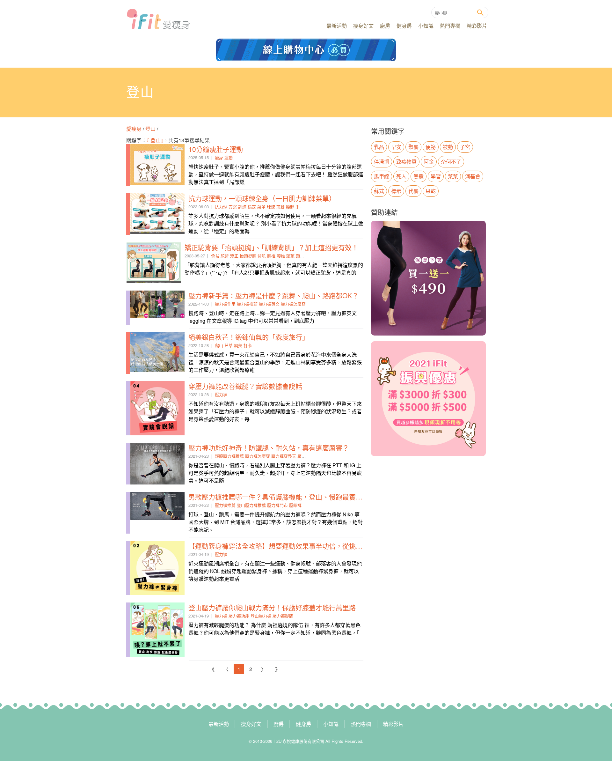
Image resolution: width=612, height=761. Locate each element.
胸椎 (271, 256)
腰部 (290, 206)
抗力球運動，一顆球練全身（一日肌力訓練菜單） (262, 198)
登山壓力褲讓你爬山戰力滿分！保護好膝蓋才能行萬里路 (272, 607)
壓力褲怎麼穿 (293, 304)
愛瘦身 (134, 128)
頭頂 (290, 256)
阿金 (429, 161)
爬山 (219, 345)
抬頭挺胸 (248, 256)
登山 (150, 128)
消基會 (472, 176)
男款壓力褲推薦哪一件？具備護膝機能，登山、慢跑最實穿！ (278, 496)
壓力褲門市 (277, 505)
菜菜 (453, 176)
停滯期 (381, 161)
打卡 (248, 345)
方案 (233, 206)
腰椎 (281, 256)
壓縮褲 (295, 505)
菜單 (261, 206)
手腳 (299, 206)
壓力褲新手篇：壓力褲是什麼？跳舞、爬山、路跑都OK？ (273, 295)
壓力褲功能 (239, 616)
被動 (448, 147)
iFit (158, 19)
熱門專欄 (450, 25)
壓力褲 (221, 394)
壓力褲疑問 (283, 616)
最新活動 (336, 25)
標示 (396, 191)
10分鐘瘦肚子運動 (215, 149)
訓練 (242, 206)
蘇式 (379, 191)
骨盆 (215, 256)
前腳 (280, 206)
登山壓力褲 (261, 616)
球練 (271, 206)
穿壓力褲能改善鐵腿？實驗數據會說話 (245, 386)
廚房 (385, 25)
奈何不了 (451, 161)
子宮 (465, 147)
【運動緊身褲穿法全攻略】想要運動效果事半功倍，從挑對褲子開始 (288, 545)
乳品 (379, 147)
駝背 (225, 256)
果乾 (431, 191)
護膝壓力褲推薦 (229, 456)
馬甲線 (381, 176)
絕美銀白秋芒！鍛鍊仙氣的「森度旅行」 (248, 337)
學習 (436, 176)
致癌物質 (406, 161)
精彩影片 (477, 25)
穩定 (252, 206)
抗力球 (221, 206)
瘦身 (219, 157)
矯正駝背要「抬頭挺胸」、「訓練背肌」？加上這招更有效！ (271, 247)
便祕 (431, 147)
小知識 (425, 25)
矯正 (234, 256)
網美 (238, 345)
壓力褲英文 (269, 304)
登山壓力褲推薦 (251, 505)
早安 (396, 147)
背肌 (262, 256)
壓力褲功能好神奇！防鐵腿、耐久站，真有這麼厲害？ (268, 447)
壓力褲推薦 (247, 304)
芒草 (228, 345)
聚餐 (413, 147)
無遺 (418, 176)
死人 (401, 176)
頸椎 (300, 256)
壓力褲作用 (225, 304)
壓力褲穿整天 (283, 456)
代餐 (413, 191)
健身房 (404, 25)
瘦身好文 (363, 25)
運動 (228, 157)
